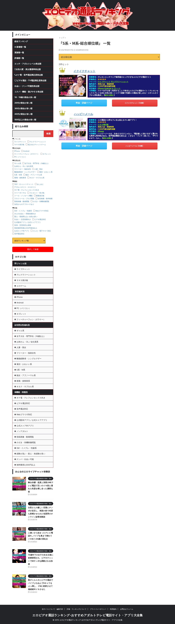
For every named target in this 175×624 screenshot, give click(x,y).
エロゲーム (21, 286)
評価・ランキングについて (76, 609)
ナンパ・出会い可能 (25, 459)
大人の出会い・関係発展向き (25, 214)
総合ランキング (21, 41)
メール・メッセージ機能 (23, 196)
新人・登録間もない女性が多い (25, 217)
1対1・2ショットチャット (23, 184)
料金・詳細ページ (84, 102)
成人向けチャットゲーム (37, 144)
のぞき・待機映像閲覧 (41, 201)
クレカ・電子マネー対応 (42, 231)
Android (107, 88)
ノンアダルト (22, 431)
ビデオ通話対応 (40, 219)
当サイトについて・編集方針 (52, 609)
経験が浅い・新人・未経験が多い (31, 453)
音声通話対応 (19, 234)
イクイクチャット (84, 71)
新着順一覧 (21, 47)
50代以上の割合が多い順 (25, 119)
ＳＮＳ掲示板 (103, 124)
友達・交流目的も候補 (22, 225)
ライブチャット (104, 81)
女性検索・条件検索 (45, 198)
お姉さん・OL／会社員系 (23, 166)
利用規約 (113, 609)
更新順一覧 (19, 52)
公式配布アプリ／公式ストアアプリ (27, 222)
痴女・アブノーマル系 (34, 175)
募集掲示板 (40, 196)
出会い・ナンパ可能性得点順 (26, 86)
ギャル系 (17, 163)
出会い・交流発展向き (22, 219)
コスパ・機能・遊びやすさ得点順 (28, 91)
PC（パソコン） (20, 157)
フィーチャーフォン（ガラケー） (26, 154)
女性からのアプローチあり (24, 204)
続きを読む (109, 95)
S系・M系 (18, 175)
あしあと (40, 184)
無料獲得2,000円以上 (26, 465)
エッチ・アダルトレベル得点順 (27, 63)
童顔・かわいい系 (45, 172)
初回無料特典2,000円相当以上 (25, 228)
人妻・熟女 (38, 169)
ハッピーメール (83, 114)
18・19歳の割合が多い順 (25, 97)
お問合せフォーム (126, 609)
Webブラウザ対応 (42, 211)
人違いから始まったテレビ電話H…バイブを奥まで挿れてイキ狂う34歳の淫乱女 (40, 536)
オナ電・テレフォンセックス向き (26, 190)
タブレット (116, 88)
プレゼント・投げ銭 (37, 193)
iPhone (101, 88)
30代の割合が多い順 (23, 108)
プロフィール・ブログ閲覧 (24, 198)
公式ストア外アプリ (21, 231)
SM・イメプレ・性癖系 (23, 211)
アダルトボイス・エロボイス (25, 187)
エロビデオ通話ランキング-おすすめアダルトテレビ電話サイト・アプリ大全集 (87, 615)
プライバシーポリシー (98, 609)
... (102, 95)
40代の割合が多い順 (23, 114)
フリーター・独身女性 (22, 169)
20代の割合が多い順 (23, 103)
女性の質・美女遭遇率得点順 (28, 69)
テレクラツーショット (120, 81)
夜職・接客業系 (20, 178)
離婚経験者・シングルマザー (25, 172)
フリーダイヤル (20, 193)
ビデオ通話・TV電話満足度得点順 (31, 80)
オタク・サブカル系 (37, 178)
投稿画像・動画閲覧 (21, 201)
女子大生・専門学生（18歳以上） (37, 163)
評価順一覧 (19, 58)
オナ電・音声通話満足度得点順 (29, 75)
